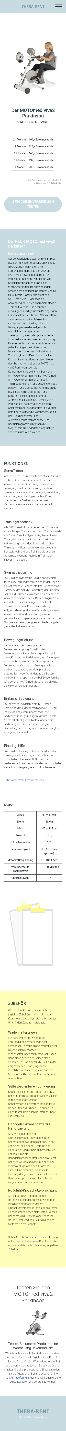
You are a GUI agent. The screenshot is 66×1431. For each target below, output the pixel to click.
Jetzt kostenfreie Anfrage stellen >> (25, 780)
